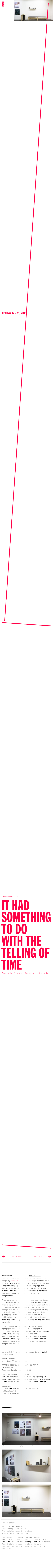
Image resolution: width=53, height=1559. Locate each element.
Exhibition (7, 1276)
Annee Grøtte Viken (20, 1281)
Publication (35, 1276)
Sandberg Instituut (32, 1542)
